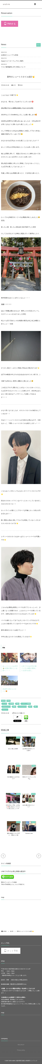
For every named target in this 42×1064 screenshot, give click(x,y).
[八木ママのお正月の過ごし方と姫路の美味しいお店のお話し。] (28, 658)
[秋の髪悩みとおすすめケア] (13, 772)
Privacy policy (21, 1050)
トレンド (5, 709)
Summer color (29, 833)
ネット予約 (12, 951)
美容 (14, 706)
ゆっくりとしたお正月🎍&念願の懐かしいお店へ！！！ (10, 668)
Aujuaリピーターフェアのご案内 (12, 61)
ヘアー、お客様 (26, 703)
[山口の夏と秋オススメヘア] (28, 802)
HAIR (8, 700)
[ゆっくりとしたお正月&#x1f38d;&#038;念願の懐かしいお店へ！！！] (9, 658)
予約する (11, 24)
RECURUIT (21, 1044)
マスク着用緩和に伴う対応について (13, 67)
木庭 (17, 703)
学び (30, 706)
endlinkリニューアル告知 (9, 55)
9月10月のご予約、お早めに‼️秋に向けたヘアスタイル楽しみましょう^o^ (13, 807)
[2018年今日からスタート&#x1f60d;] (9, 680)
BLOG (3, 700)
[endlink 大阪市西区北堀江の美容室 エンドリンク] (6, 4)
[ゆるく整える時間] (13, 743)
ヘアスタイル (22, 706)
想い (36, 706)
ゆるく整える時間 (13, 748)
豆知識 (11, 703)
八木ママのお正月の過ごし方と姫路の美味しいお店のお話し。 (28, 668)
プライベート (6, 706)
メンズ (4, 703)
